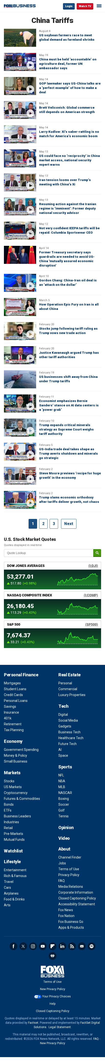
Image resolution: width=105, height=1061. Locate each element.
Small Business (15, 761)
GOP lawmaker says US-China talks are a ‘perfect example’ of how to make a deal (70, 88)
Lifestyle (12, 861)
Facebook (13, 946)
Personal (65, 683)
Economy (13, 741)
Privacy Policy (68, 875)
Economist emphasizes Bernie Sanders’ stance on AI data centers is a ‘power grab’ (69, 405)
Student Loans (15, 689)
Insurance (11, 712)
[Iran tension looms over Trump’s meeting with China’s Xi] (20, 182)
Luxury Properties (71, 695)
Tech (63, 706)
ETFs (7, 810)
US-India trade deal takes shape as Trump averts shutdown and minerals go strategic (68, 453)
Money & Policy (15, 755)
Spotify (91, 946)
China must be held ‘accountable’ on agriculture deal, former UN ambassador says (67, 63)
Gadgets (64, 726)
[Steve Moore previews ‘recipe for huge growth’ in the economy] (20, 476)
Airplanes (11, 893)
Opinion (66, 827)
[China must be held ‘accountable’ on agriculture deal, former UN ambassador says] (20, 62)
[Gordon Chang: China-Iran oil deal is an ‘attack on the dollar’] (20, 283)
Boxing (63, 799)
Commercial (67, 689)
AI (60, 750)
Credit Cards (13, 695)
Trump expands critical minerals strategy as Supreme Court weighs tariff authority (66, 429)
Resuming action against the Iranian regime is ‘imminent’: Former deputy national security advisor (67, 208)
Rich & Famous (15, 876)
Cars (7, 887)
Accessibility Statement (76, 904)
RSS (72, 946)
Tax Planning (14, 730)
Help (52, 1003)
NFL (61, 775)
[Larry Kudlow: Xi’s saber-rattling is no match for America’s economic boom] (20, 134)
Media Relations (70, 887)
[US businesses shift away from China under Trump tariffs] (20, 379)
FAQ (61, 881)
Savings (10, 706)
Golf (61, 810)
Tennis (63, 816)
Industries (11, 822)
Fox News (65, 910)
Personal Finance (21, 674)
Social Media (68, 720)
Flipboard (52, 946)
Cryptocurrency (16, 793)
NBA (61, 781)
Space (63, 755)
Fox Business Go (70, 922)
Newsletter (82, 946)
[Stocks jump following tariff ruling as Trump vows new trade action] (20, 331)
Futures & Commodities (22, 799)
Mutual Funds (14, 839)
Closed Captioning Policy (77, 898)
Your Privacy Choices (56, 996)
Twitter (23, 946)
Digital (63, 715)
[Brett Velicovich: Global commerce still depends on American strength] (20, 110)
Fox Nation (66, 916)
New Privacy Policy (52, 989)
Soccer (63, 804)
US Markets (13, 787)
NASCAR (65, 793)
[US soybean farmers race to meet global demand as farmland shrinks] (20, 38)
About (64, 848)
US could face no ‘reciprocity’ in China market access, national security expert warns (69, 160)
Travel (8, 882)
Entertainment (15, 870)
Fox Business (20, 6)
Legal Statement (60, 1027)
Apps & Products (71, 927)
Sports (65, 766)
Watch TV (85, 6)
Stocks (9, 781)
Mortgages (12, 683)
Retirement (12, 724)
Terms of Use (68, 869)
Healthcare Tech (71, 738)
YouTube (43, 946)
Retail (8, 828)
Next (68, 523)
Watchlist (13, 850)
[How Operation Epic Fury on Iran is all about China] (20, 307)
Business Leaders (17, 816)
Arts (7, 905)
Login (69, 6)
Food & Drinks (14, 899)
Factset (33, 1022)
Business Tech (69, 732)
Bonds (9, 804)
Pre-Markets (13, 834)
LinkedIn (62, 946)
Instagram (33, 946)
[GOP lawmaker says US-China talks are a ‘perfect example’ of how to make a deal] (20, 86)
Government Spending (21, 750)
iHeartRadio (52, 956)
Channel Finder (69, 857)
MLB (61, 787)
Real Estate (69, 674)
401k (7, 718)
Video (64, 838)
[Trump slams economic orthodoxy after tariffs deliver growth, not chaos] (20, 500)
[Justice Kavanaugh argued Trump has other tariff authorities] (20, 355)
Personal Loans (16, 701)
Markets (12, 772)
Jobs (62, 863)
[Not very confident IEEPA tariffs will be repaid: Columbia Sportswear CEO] (20, 231)
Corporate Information (75, 892)
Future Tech (67, 744)
